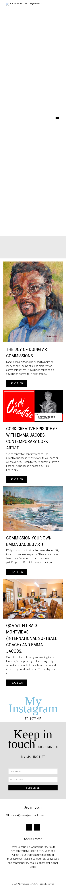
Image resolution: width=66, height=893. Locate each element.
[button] (33, 787)
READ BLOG (19, 383)
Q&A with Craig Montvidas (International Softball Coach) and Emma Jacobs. (31, 638)
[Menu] (57, 117)
